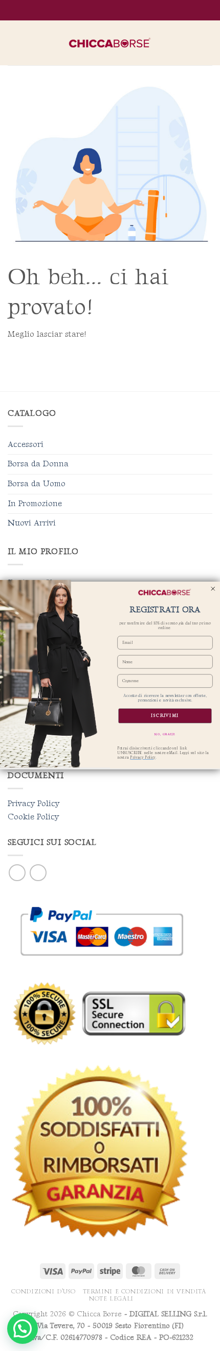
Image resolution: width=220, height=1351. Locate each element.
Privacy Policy (33, 804)
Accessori (25, 444)
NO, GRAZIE (165, 734)
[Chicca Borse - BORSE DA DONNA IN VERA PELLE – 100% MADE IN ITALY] (110, 43)
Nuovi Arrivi (32, 523)
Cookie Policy (33, 817)
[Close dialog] (213, 589)
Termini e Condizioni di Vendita (144, 1291)
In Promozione (35, 504)
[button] (14, 42)
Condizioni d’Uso (43, 1291)
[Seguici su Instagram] (38, 872)
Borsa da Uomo (36, 484)
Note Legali (111, 1299)
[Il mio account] (190, 43)
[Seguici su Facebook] (17, 872)
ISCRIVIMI (165, 715)
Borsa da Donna (38, 464)
